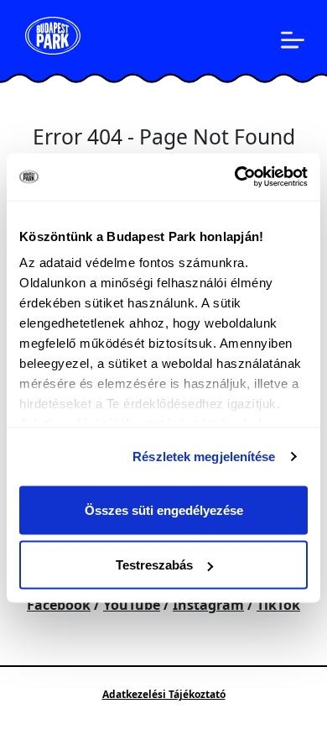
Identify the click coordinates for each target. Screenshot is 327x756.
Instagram (208, 605)
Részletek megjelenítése (203, 456)
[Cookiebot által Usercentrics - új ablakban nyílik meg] (235, 177)
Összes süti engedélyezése (164, 509)
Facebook (59, 605)
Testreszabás (154, 565)
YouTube (131, 605)
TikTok (278, 605)
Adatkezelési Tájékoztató (164, 694)
